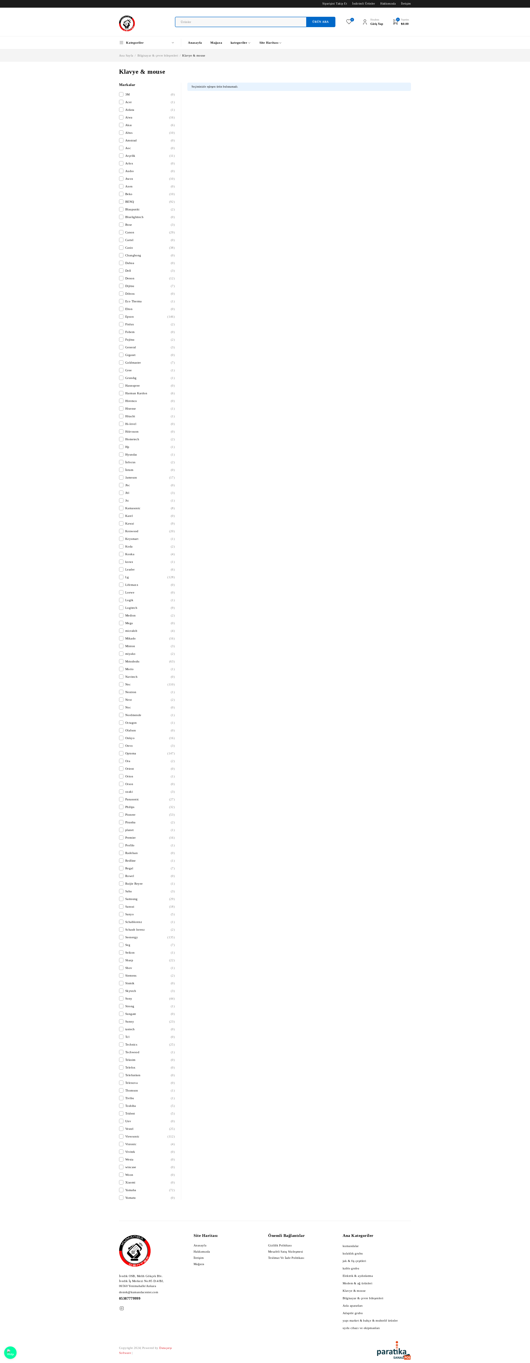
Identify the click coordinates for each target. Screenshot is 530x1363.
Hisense (150, 408)
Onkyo (150, 738)
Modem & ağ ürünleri (357, 1283)
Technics (150, 1044)
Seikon (150, 952)
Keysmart (150, 538)
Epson (150, 316)
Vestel (150, 1128)
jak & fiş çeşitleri (354, 1261)
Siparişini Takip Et (334, 3)
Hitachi (150, 416)
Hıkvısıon (150, 431)
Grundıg (150, 378)
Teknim (150, 1059)
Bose (150, 224)
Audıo (150, 171)
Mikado (150, 638)
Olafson (150, 730)
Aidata (150, 109)
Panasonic (150, 799)
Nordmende (150, 715)
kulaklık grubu (353, 1253)
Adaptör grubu (353, 1313)
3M (150, 94)
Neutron (150, 692)
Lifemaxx (150, 584)
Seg (150, 945)
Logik (150, 600)
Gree (150, 370)
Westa (150, 1159)
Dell (150, 270)
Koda (150, 546)
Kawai (150, 523)
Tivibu (150, 1098)
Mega (150, 623)
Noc (150, 707)
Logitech (150, 607)
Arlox (150, 163)
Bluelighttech (150, 217)
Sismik (150, 983)
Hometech (150, 439)
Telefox (150, 1067)
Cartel (150, 240)
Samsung (150, 899)
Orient (150, 768)
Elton (150, 309)
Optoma (150, 753)
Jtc (150, 500)
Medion (150, 615)
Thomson (150, 1090)
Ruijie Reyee (150, 883)
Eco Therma (150, 301)
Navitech (150, 676)
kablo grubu (351, 1268)
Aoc (150, 148)
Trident (150, 1113)
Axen (150, 186)
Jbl (150, 493)
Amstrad (150, 140)
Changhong (150, 255)
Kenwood (150, 531)
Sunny (150, 1021)
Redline (150, 860)
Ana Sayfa (126, 55)
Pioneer (150, 814)
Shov (150, 968)
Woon (150, 1174)
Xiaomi (150, 1182)
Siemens (150, 975)
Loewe (150, 592)
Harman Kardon (150, 393)
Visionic (150, 1144)
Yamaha (150, 1190)
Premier (150, 837)
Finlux (150, 324)
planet (150, 830)
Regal (150, 868)
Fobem (150, 332)
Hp (150, 447)
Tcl (150, 1037)
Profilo (150, 845)
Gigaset (150, 355)
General (150, 347)
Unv (150, 1121)
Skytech (150, 991)
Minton (150, 646)
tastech (150, 1029)
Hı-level (150, 424)
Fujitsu (150, 339)
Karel (150, 515)
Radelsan (150, 853)
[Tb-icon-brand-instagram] (121, 1308)
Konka (150, 554)
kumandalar (351, 1246)
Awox (150, 178)
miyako (150, 653)
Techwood (150, 1052)
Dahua (150, 263)
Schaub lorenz (150, 929)
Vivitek (150, 1151)
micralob (150, 630)
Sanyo (150, 914)
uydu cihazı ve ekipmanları (361, 1328)
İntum (150, 470)
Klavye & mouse (354, 1290)
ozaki (150, 791)
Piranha (150, 822)
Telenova (150, 1082)
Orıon (150, 784)
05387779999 (129, 1298)
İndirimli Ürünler (363, 3)
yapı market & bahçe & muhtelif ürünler (370, 1320)
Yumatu (150, 1197)
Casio (150, 247)
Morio (150, 669)
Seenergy (150, 937)
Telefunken (150, 1075)
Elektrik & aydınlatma (358, 1275)
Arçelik (150, 155)
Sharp (150, 960)
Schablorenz (150, 922)
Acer (150, 102)
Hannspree (150, 385)
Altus (150, 132)
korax (150, 561)
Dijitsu (150, 286)
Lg (150, 577)
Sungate (150, 1014)
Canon (150, 232)
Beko (150, 194)
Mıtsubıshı (150, 661)
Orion (150, 776)
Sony (150, 998)
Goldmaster (150, 362)
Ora (150, 761)
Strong (150, 1006)
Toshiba (150, 1105)
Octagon (150, 722)
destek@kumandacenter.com (138, 1292)
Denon (150, 278)
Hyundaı (150, 454)
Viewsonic (150, 1136)
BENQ (150, 201)
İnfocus (150, 462)
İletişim (406, 3)
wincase (150, 1167)
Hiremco (150, 401)
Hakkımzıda (388, 3)
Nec (150, 684)
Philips (150, 807)
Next (150, 699)
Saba (150, 891)
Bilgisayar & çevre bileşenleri (157, 55)
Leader (150, 569)
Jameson (150, 477)
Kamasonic (150, 508)
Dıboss (150, 293)
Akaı (150, 125)
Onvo (150, 745)
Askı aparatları (353, 1305)
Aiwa (150, 117)
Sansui (150, 906)
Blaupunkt (150, 209)
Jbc (150, 485)
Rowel (150, 876)
